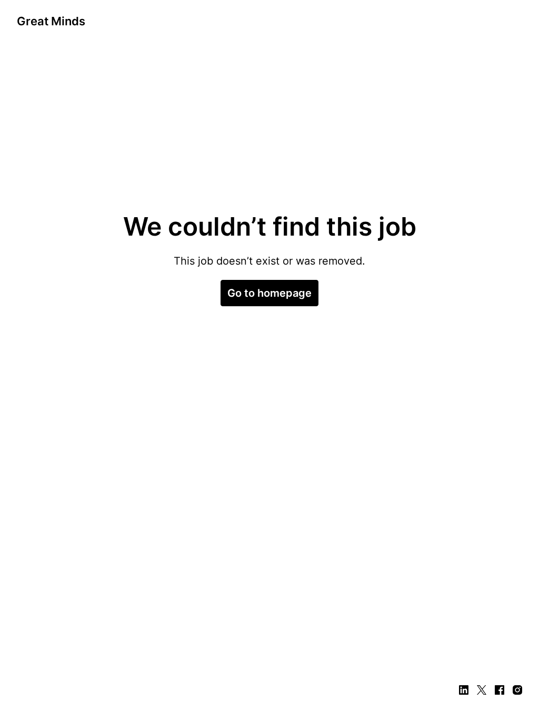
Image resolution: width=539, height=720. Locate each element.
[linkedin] (464, 690)
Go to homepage (269, 293)
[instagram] (517, 690)
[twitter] (482, 690)
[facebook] (499, 690)
